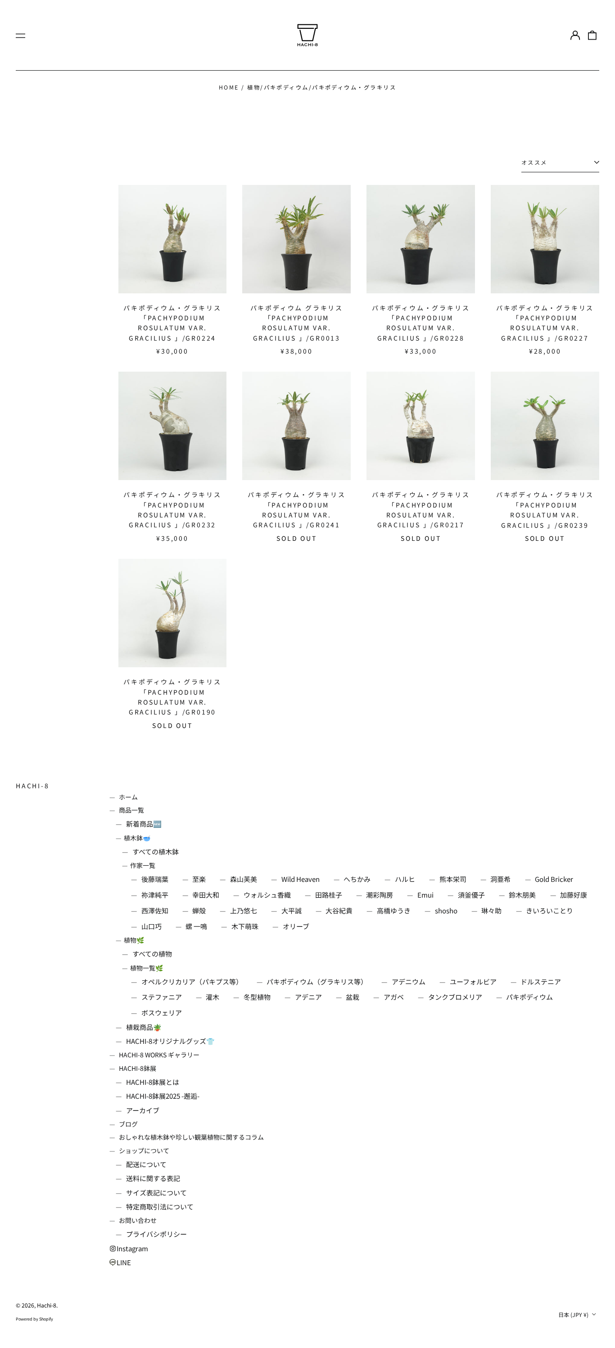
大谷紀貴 (339, 910)
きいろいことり (549, 910)
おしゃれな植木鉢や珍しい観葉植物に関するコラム (191, 1136)
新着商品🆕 (144, 823)
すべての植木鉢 (155, 851)
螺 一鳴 (196, 926)
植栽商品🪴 (144, 1027)
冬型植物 (257, 997)
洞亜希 (500, 879)
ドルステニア (540, 981)
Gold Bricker (554, 879)
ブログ (128, 1123)
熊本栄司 (452, 879)
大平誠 (291, 910)
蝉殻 (199, 910)
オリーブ (296, 926)
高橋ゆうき (394, 910)
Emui (425, 894)
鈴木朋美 (522, 894)
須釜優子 (471, 894)
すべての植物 (152, 953)
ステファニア (161, 997)
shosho (446, 910)
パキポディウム (529, 997)
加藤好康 (573, 894)
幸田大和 (205, 894)
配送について (146, 1164)
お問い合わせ (138, 1220)
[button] (592, 35)
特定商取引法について (160, 1206)
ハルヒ (405, 879)
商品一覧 (131, 809)
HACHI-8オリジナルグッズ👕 (170, 1041)
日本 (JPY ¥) (574, 1315)
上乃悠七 (243, 910)
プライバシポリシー (156, 1234)
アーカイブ (142, 1110)
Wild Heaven (300, 879)
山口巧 (151, 926)
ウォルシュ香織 (267, 894)
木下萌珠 (244, 926)
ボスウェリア (161, 1012)
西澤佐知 (154, 910)
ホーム (128, 796)
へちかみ (357, 879)
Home (229, 87)
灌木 (212, 997)
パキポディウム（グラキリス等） (317, 981)
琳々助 (491, 910)
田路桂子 (328, 894)
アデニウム (408, 981)
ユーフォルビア (473, 981)
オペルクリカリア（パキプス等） (192, 981)
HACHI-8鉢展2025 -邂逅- (162, 1096)
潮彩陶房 (379, 894)
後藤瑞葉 (154, 879)
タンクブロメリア (455, 997)
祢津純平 (154, 894)
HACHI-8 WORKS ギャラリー (159, 1054)
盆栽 (352, 997)
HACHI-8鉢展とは (152, 1082)
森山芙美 (243, 879)
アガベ (394, 997)
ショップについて (144, 1150)
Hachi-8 (33, 785)
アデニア (308, 997)
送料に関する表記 (153, 1178)
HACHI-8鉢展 (137, 1068)
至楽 (199, 879)
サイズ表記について (156, 1192)
